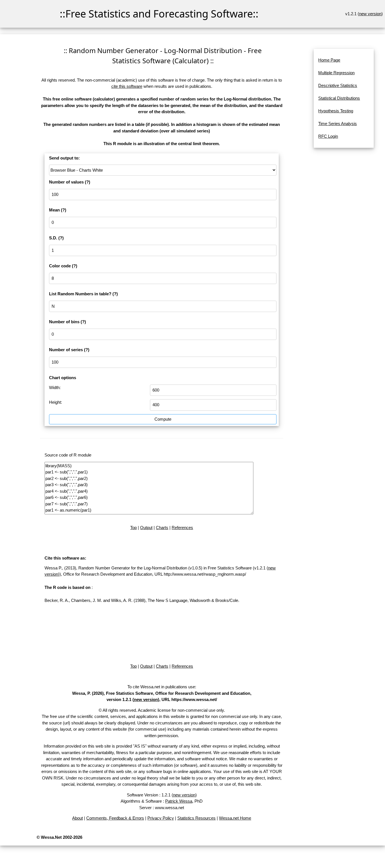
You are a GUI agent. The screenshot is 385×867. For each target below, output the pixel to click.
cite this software (126, 86)
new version (370, 13)
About (77, 818)
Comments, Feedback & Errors (115, 818)
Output (146, 527)
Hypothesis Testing (335, 110)
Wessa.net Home (235, 818)
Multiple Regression (336, 72)
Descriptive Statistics (337, 85)
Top (133, 527)
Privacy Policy (160, 818)
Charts (162, 527)
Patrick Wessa (178, 801)
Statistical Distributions (339, 98)
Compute (162, 419)
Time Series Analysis (337, 123)
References (182, 527)
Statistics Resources (196, 818)
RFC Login (328, 136)
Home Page (329, 60)
